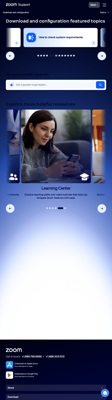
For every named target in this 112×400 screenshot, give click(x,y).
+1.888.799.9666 (32, 356)
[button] (100, 85)
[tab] (38, 55)
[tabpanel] (56, 37)
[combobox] (50, 84)
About (11, 387)
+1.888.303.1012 (55, 356)
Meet (93, 4)
